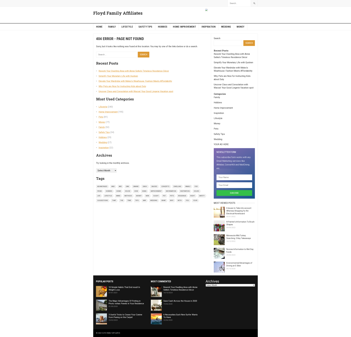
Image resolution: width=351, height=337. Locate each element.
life (98, 196)
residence (182, 196)
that (114, 200)
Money (240, 26)
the (121, 200)
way (144, 200)
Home (99, 26)
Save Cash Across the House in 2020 (180, 301)
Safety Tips (145, 26)
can (127, 186)
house (127, 191)
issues (196, 191)
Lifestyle (127, 26)
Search (217, 38)
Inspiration (209, 26)
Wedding (226, 26)
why (171, 200)
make (118, 196)
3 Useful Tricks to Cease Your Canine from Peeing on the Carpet (125, 315)
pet (164, 196)
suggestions (102, 200)
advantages (102, 186)
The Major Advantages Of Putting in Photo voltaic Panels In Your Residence (126, 302)
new (147, 196)
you (187, 200)
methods (128, 196)
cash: (145, 186)
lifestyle (108, 196)
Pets (101, 117)
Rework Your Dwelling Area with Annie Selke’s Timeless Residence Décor (134, 71)
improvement (156, 191)
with (180, 200)
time (129, 200)
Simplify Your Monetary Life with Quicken (118, 76)
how (136, 191)
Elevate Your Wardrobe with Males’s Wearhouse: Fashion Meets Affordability (135, 81)
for (196, 186)
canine (135, 186)
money (138, 196)
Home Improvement (184, 26)
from (99, 191)
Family (112, 26)
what (164, 200)
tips (137, 200)
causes (154, 186)
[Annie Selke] (206, 10)
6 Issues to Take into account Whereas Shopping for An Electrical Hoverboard (238, 211)
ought (156, 196)
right (192, 196)
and (113, 186)
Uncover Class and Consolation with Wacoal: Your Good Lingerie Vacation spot (136, 91)
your (195, 200)
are (120, 186)
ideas (144, 191)
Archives (212, 281)
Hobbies (162, 26)
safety (202, 196)
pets (172, 196)
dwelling (177, 186)
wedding (153, 200)
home (118, 191)
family (187, 186)
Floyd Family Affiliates (118, 13)
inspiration (185, 191)
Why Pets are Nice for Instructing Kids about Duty (122, 86)
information (171, 191)
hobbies (109, 191)
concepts (165, 186)
